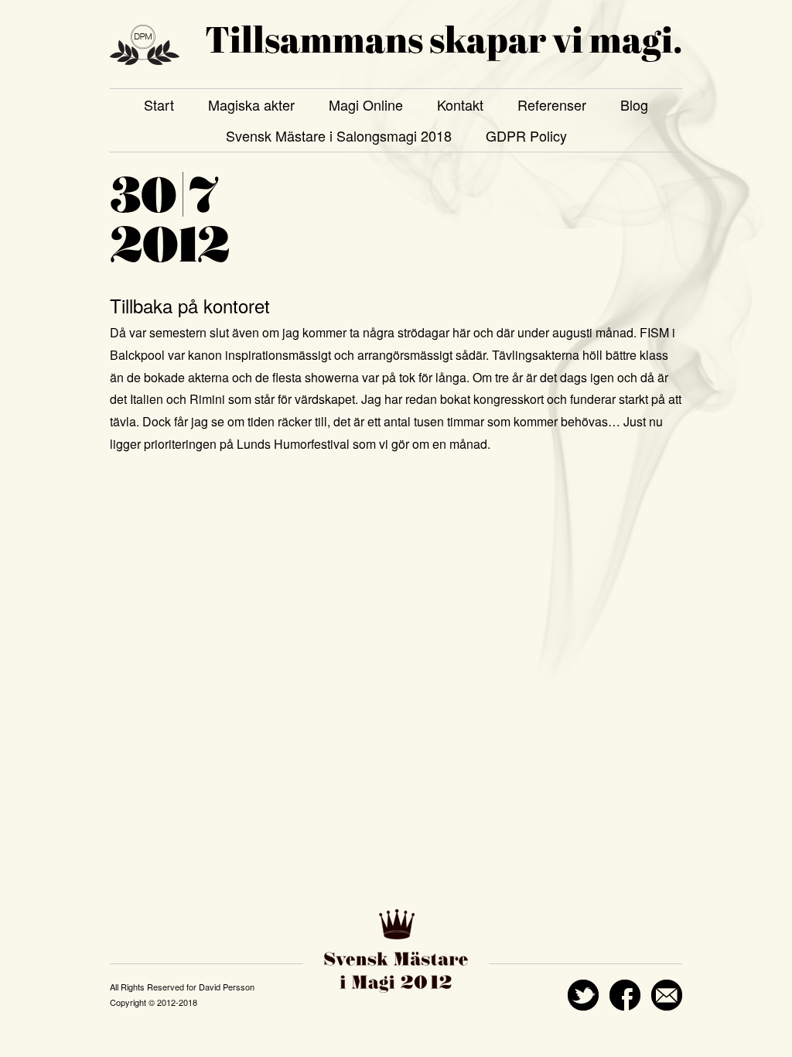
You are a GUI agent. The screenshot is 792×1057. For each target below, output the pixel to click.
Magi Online (366, 104)
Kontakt (460, 104)
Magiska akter (251, 104)
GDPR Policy (526, 135)
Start (159, 104)
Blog (634, 104)
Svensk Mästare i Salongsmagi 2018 (339, 135)
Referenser (551, 104)
